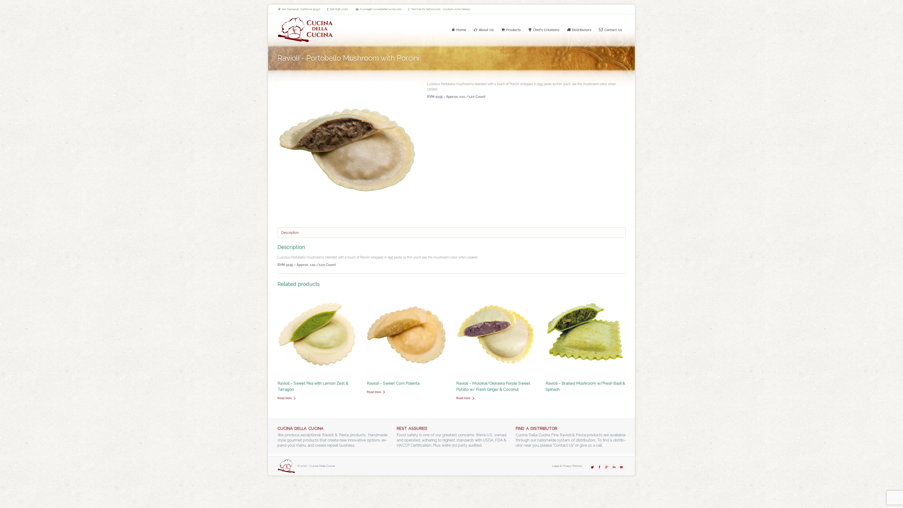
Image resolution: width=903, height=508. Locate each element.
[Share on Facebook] (599, 467)
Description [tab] (290, 232)
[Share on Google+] (607, 467)
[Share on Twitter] (592, 467)
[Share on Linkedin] (614, 467)
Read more (284, 398)
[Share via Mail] (621, 467)
